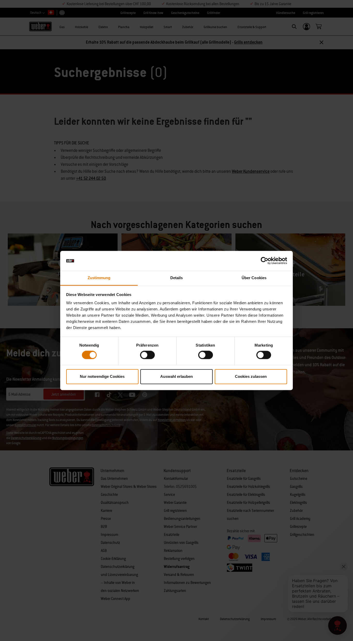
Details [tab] (176, 278)
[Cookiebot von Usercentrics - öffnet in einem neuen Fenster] (264, 261)
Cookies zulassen (251, 376)
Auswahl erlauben (176, 376)
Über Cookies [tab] (254, 278)
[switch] (147, 355)
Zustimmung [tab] (99, 278)
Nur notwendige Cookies (102, 376)
